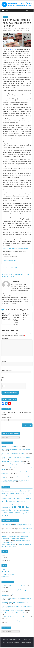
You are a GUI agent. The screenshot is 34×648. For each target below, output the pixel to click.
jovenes (19, 501)
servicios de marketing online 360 (10, 536)
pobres (3, 510)
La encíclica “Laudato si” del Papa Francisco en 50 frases (16, 457)
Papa (24, 30)
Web (3, 377)
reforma (15, 510)
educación (11, 498)
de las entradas (7, 572)
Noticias (5, 17)
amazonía (8, 491)
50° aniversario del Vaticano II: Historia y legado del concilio (15, 275)
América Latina (14, 491)
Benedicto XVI (25, 491)
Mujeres (18, 504)
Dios (3, 496)
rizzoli (27, 30)
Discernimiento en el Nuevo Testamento (6, 316)
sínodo (17, 512)
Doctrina (21, 495)
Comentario (5, 338)
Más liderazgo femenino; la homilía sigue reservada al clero (17, 606)
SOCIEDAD (11, 513)
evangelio (22, 498)
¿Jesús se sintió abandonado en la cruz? (12, 461)
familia (27, 498)
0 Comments (24, 28)
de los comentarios (8, 574)
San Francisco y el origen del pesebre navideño (13, 463)
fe (30, 498)
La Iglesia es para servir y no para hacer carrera (17, 317)
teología (22, 513)
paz (28, 507)
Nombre (4, 361)
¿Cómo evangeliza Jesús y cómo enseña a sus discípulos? (16, 449)
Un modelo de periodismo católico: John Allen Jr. (14, 612)
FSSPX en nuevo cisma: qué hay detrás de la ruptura (15, 590)
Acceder (4, 569)
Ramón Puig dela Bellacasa (8, 544)
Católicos (4, 493)
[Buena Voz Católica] (3, 10)
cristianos (23, 493)
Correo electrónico (7, 370)
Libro (21, 30)
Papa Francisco (19, 506)
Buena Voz (16, 28)
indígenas (10, 501)
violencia (5, 515)
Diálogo (6, 496)
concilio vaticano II (11, 493)
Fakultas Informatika (7, 524)
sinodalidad (5, 513)
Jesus (18, 30)
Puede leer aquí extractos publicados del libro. (15, 248)
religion (20, 510)
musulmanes (24, 504)
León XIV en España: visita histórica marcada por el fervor (16, 617)
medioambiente (6, 504)
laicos (23, 501)
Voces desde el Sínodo (10, 267)
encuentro (16, 498)
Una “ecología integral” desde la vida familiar (13, 610)
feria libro (10, 30)
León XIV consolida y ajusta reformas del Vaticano (14, 586)
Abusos (4, 491)
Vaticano (28, 513)
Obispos (5, 507)
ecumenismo (5, 498)
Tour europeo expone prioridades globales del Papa (15, 621)
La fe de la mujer (26, 315)
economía (25, 496)
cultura (28, 493)
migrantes (13, 504)
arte (19, 491)
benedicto (5, 30)
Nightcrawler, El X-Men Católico (10, 446)
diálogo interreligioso (14, 495)
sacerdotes (26, 510)
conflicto (18, 493)
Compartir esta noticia (9, 260)
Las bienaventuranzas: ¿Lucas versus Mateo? (13, 453)
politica (9, 510)
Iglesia (5, 501)
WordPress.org (5, 576)
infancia (14, 30)
